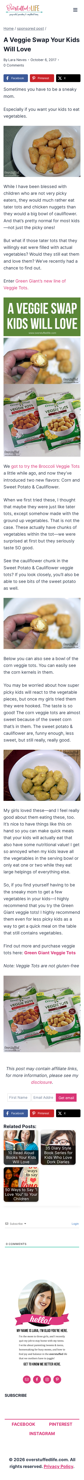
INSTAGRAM (42, 1433)
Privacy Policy (58, 1466)
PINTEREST (60, 1424)
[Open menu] (75, 9)
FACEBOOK (23, 1424)
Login (75, 1223)
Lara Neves (17, 60)
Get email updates (66, 1099)
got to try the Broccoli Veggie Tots (45, 466)
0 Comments (14, 65)
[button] (75, 131)
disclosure (41, 1082)
